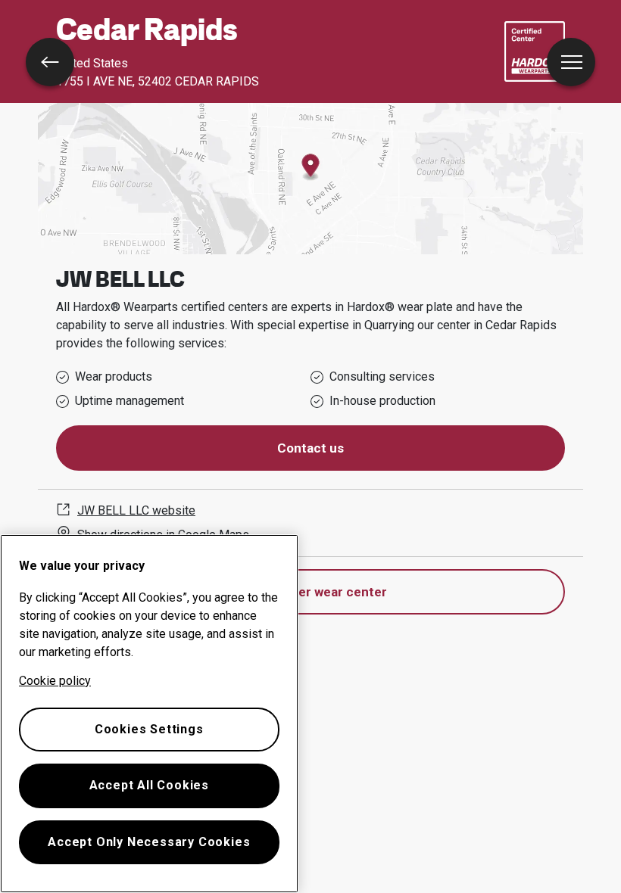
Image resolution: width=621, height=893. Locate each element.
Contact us (310, 448)
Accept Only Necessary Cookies (149, 842)
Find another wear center (311, 591)
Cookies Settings (149, 729)
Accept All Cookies (149, 785)
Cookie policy (55, 681)
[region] (149, 713)
